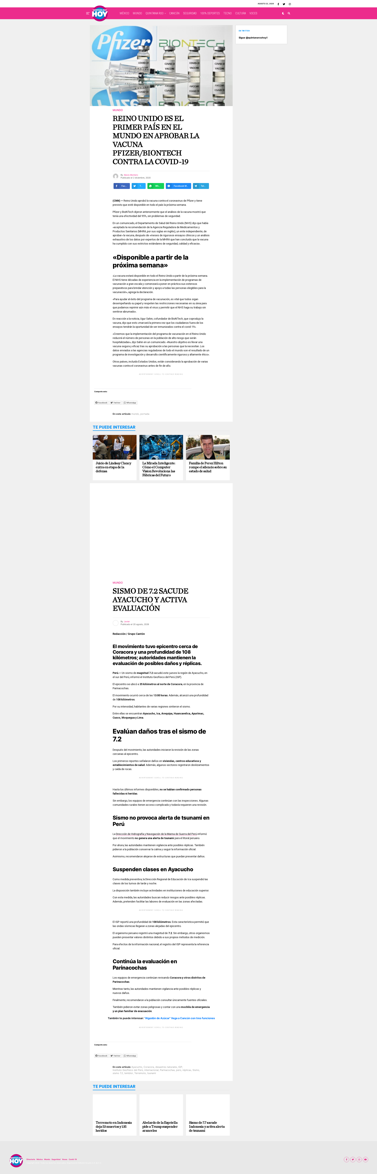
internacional (151, 1070)
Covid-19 (73, 1159)
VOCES (253, 13)
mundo (135, 414)
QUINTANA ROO (154, 13)
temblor (128, 1073)
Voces (64, 1159)
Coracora (149, 1067)
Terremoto (140, 1073)
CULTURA (240, 13)
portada (144, 414)
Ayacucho (136, 1067)
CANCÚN (174, 13)
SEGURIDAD (190, 13)
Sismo (195, 1070)
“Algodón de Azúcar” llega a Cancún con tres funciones (179, 1018)
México (40, 1159)
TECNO (227, 13)
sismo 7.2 (118, 1073)
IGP (180, 1067)
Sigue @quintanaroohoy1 (253, 37)
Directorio (31, 1159)
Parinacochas (167, 1070)
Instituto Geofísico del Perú (128, 1070)
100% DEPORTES (210, 13)
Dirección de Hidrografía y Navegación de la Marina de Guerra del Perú (156, 834)
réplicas (186, 1070)
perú (178, 1070)
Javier (127, 621)
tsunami (151, 1073)
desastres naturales (166, 1067)
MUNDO (137, 13)
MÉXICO (124, 13)
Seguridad (56, 1159)
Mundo (47, 1159)
